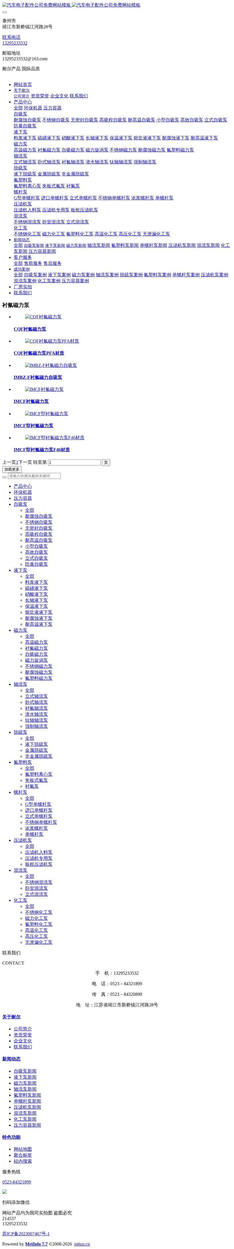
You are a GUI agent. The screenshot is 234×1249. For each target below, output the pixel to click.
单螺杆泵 (34, 834)
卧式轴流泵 (36, 702)
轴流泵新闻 (25, 1089)
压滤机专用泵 (39, 858)
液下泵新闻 (25, 1077)
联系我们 (23, 1046)
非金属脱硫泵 (39, 756)
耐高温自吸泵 (39, 540)
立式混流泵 (36, 894)
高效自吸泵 (36, 552)
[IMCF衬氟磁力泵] (44, 389)
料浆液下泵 (36, 582)
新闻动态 (11, 1058)
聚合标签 (23, 1155)
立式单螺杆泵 (39, 816)
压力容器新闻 (27, 1125)
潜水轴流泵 (36, 714)
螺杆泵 (20, 792)
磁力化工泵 (36, 918)
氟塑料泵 (23, 762)
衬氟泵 (32, 786)
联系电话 (11, 37)
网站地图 (23, 1149)
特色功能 (11, 1137)
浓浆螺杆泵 (36, 828)
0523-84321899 (16, 1182)
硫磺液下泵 (36, 588)
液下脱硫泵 (36, 744)
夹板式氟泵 (36, 780)
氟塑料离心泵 (39, 774)
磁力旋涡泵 (36, 660)
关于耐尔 (11, 1016)
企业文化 (23, 1040)
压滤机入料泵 (39, 852)
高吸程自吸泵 (39, 534)
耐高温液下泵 (39, 624)
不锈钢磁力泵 (39, 666)
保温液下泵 (36, 606)
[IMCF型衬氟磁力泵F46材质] (54, 437)
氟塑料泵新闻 (27, 1095)
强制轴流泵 (36, 726)
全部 (18, 107)
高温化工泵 (36, 930)
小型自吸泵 (36, 546)
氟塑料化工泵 (39, 924)
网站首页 (23, 84)
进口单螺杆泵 (39, 810)
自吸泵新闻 (25, 1071)
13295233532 (14, 43)
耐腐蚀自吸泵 (39, 516)
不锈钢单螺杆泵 (41, 822)
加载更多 (12, 469)
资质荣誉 (23, 1034)
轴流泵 (20, 684)
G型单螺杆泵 (38, 804)
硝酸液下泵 (36, 594)
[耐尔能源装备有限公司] (117, 5)
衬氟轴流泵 (36, 708)
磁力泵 (20, 630)
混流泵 (20, 870)
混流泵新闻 (25, 1113)
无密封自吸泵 (39, 528)
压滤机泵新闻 (27, 1107)
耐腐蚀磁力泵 (39, 672)
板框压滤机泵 (39, 864)
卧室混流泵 (36, 888)
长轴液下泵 (36, 600)
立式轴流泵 (36, 696)
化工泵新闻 (25, 1119)
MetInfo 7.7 (36, 1244)
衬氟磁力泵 (36, 648)
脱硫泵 (20, 732)
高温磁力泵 (36, 642)
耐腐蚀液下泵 (39, 618)
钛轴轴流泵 (36, 720)
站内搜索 (23, 1161)
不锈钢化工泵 (39, 912)
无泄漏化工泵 (39, 942)
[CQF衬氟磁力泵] (43, 316)
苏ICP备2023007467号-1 (26, 1233)
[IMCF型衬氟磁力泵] (46, 413)
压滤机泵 (23, 840)
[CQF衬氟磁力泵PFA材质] (52, 341)
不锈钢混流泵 (39, 882)
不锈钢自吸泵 (39, 522)
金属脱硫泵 (36, 750)
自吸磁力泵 (36, 654)
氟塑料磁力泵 (39, 678)
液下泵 (20, 570)
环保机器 (23, 492)
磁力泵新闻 (25, 1083)
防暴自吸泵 (36, 564)
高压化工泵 (36, 936)
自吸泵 (20, 504)
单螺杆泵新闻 (27, 1101)
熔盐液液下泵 (39, 612)
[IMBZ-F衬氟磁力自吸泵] (51, 365)
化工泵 (20, 900)
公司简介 (23, 1028)
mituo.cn (82, 1244)
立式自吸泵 (36, 558)
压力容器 (23, 498)
